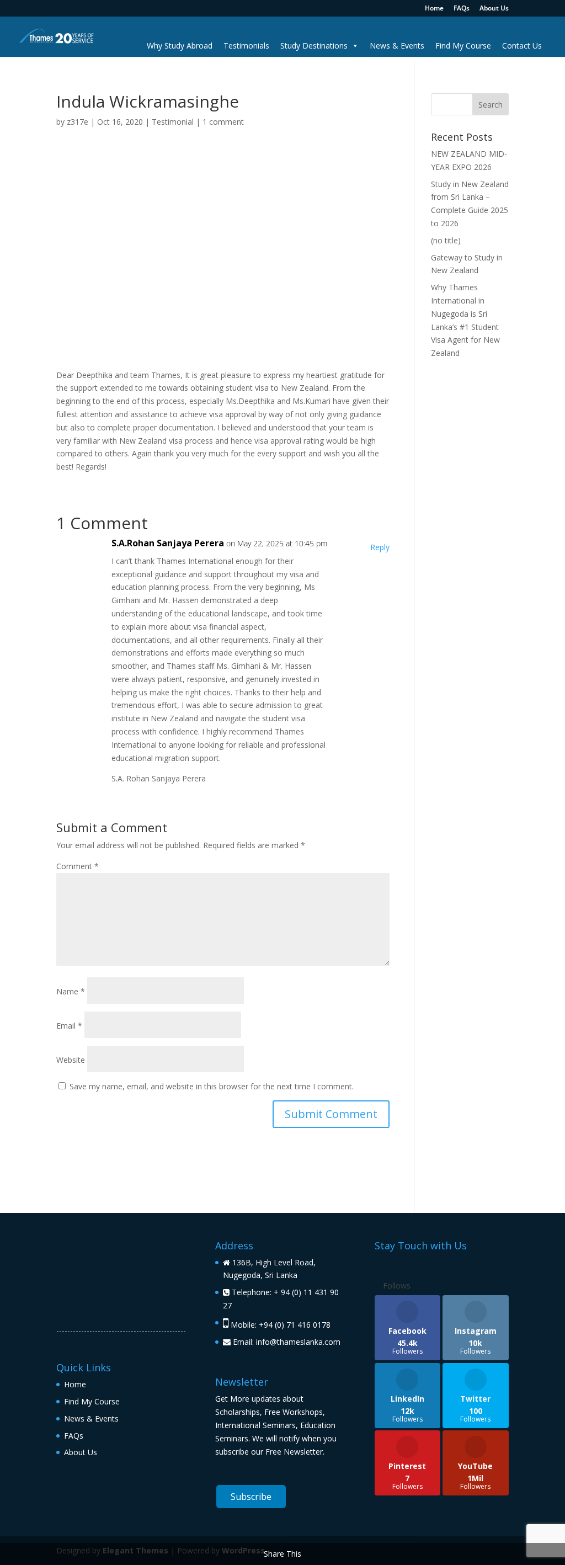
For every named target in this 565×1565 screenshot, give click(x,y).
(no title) (446, 240)
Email (69, 1025)
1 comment (223, 121)
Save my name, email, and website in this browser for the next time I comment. (212, 1086)
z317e (77, 121)
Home (434, 9)
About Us (494, 9)
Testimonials (246, 45)
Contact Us (522, 45)
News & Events (397, 45)
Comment (77, 866)
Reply (380, 547)
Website (70, 1060)
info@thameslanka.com (298, 1342)
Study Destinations (314, 45)
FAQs (462, 9)
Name (70, 991)
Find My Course (463, 45)
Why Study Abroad (179, 45)
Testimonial (173, 121)
